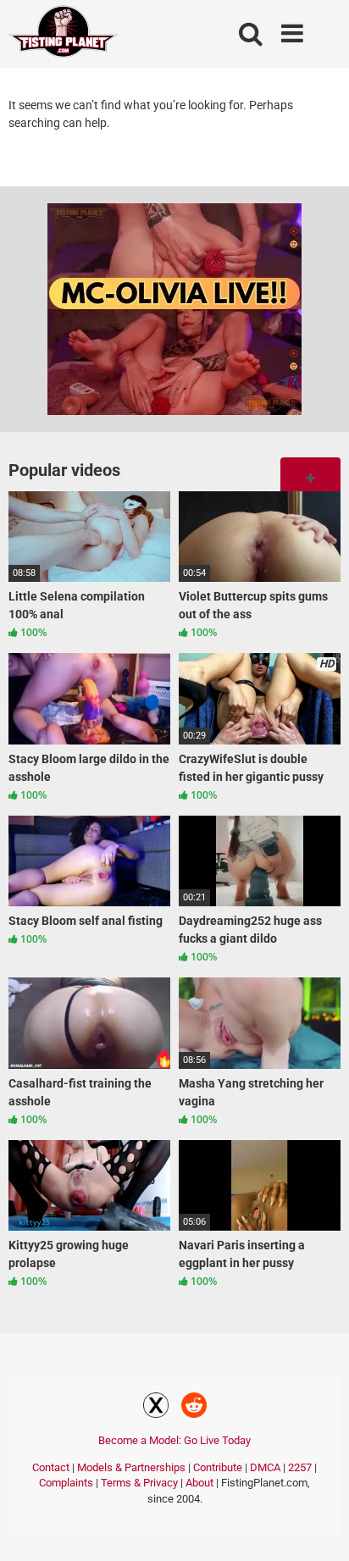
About (199, 1482)
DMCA (265, 1467)
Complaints (66, 1482)
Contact (50, 1467)
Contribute (217, 1467)
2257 (300, 1467)
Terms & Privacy (139, 1482)
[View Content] (63, 34)
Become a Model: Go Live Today (174, 1440)
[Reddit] (194, 1407)
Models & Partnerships (131, 1467)
